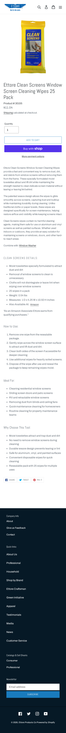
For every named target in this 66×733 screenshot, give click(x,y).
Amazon (34, 304)
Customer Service (16, 640)
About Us (11, 554)
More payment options (33, 156)
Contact (10, 534)
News (9, 632)
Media (10, 623)
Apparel (10, 606)
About (9, 521)
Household (12, 571)
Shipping (8, 112)
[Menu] (60, 6)
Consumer (12, 660)
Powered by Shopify (46, 722)
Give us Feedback (16, 528)
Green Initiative (15, 597)
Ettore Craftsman (16, 589)
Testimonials (13, 614)
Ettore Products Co (28, 722)
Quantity (8, 124)
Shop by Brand (14, 580)
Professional (13, 563)
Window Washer (27, 245)
